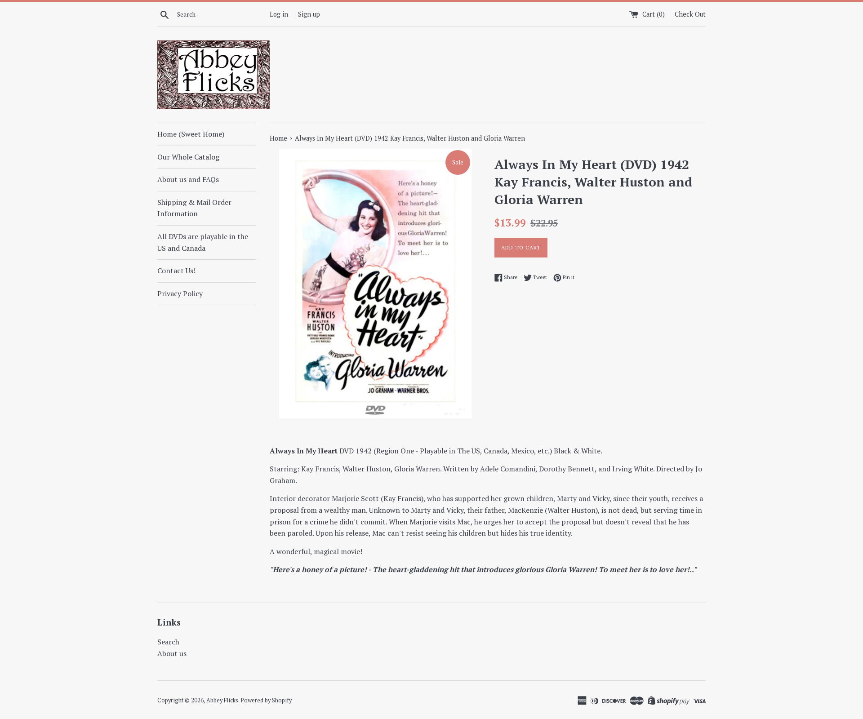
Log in (279, 14)
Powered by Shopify (266, 700)
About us (172, 653)
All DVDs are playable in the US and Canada (202, 242)
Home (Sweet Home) (190, 134)
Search (168, 642)
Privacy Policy (180, 293)
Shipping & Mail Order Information (194, 208)
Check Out (690, 14)
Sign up (309, 14)
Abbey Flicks (222, 700)
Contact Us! (176, 270)
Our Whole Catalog (188, 157)
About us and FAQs (188, 179)
